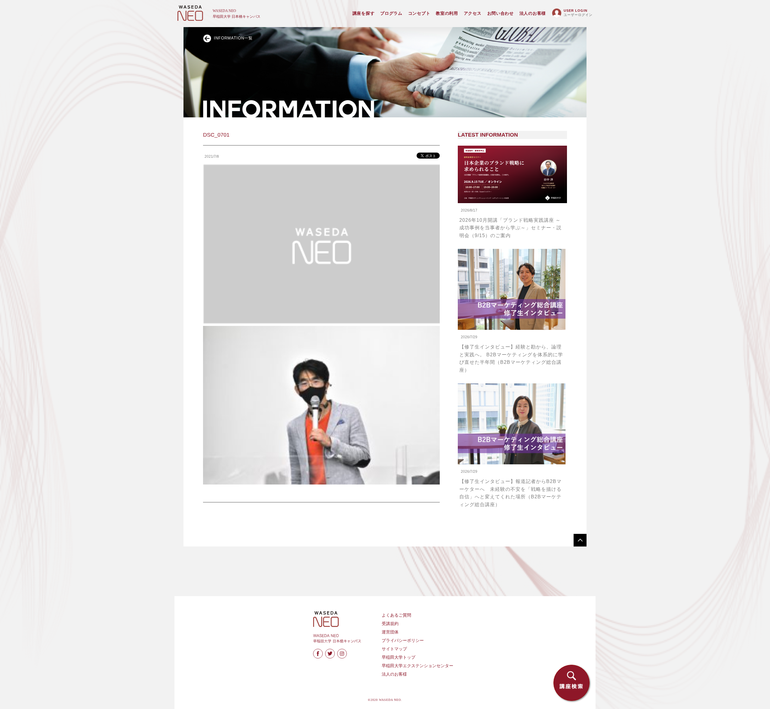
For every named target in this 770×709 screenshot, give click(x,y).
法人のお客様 (532, 13)
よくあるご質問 (396, 615)
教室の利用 (447, 13)
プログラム (391, 13)
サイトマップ (394, 649)
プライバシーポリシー (403, 640)
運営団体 (390, 632)
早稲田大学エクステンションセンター (417, 666)
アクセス (473, 13)
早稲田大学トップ (398, 657)
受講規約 (390, 623)
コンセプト (419, 13)
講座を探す (364, 13)
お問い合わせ (500, 13)
